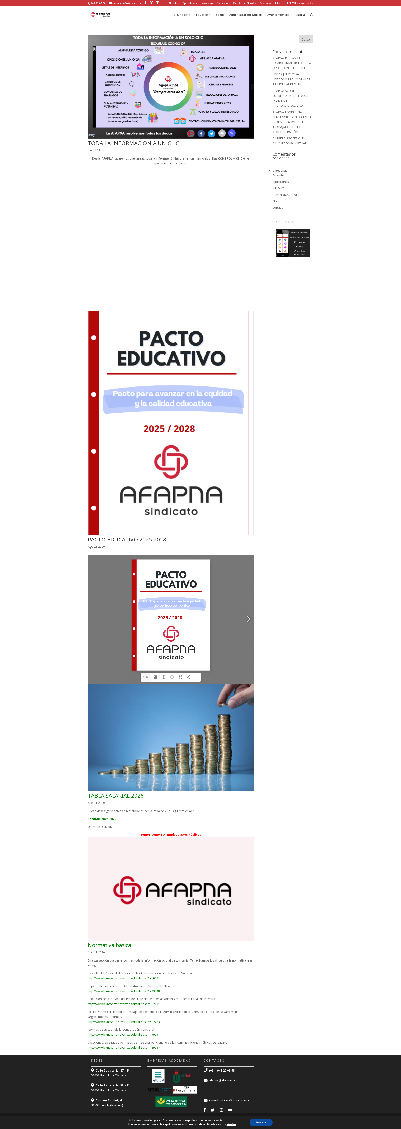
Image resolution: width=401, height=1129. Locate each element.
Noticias (174, 3)
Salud (220, 15)
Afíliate (279, 3)
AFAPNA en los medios (300, 3)
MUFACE (278, 188)
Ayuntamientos (278, 15)
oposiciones (281, 182)
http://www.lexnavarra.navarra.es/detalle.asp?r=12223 (124, 1022)
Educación (203, 15)
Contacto (265, 3)
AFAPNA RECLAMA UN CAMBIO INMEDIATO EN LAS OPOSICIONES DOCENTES (293, 63)
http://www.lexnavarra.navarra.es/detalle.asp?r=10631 (124, 978)
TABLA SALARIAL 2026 (116, 795)
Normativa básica (109, 945)
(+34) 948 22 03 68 (221, 1070)
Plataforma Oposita (244, 3)
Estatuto (278, 175)
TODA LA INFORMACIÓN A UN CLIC (133, 143)
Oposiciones (189, 3)
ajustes (231, 1124)
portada (278, 207)
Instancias (206, 3)
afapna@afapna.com (222, 1080)
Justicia (300, 15)
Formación (223, 3)
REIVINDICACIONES (286, 195)
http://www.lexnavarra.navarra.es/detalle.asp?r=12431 (124, 1004)
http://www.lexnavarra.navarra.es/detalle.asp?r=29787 (124, 1047)
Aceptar (261, 1122)
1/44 (145, 677)
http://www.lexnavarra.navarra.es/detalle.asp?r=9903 (123, 1035)
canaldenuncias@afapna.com (228, 1100)
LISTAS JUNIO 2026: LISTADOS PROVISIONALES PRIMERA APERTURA (291, 79)
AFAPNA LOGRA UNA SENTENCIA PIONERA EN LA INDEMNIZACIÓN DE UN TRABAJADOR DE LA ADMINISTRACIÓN (292, 122)
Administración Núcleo (245, 15)
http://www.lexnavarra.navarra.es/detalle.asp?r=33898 (124, 991)
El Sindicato (182, 15)
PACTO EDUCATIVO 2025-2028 (127, 539)
